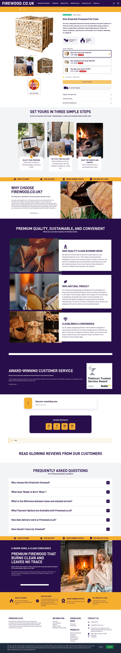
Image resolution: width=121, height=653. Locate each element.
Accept (110, 647)
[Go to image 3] (33, 55)
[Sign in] (114, 3)
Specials (96, 3)
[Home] (20, 9)
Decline (101, 647)
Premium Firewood (44, 3)
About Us (55, 621)
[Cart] (118, 3)
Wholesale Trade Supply (59, 628)
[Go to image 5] (35, 55)
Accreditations (57, 623)
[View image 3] (44, 66)
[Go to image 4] (34, 55)
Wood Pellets (86, 3)
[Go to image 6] (36, 55)
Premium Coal (75, 3)
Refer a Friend (56, 626)
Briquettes (64, 3)
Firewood (55, 3)
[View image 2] (23, 66)
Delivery (55, 624)
